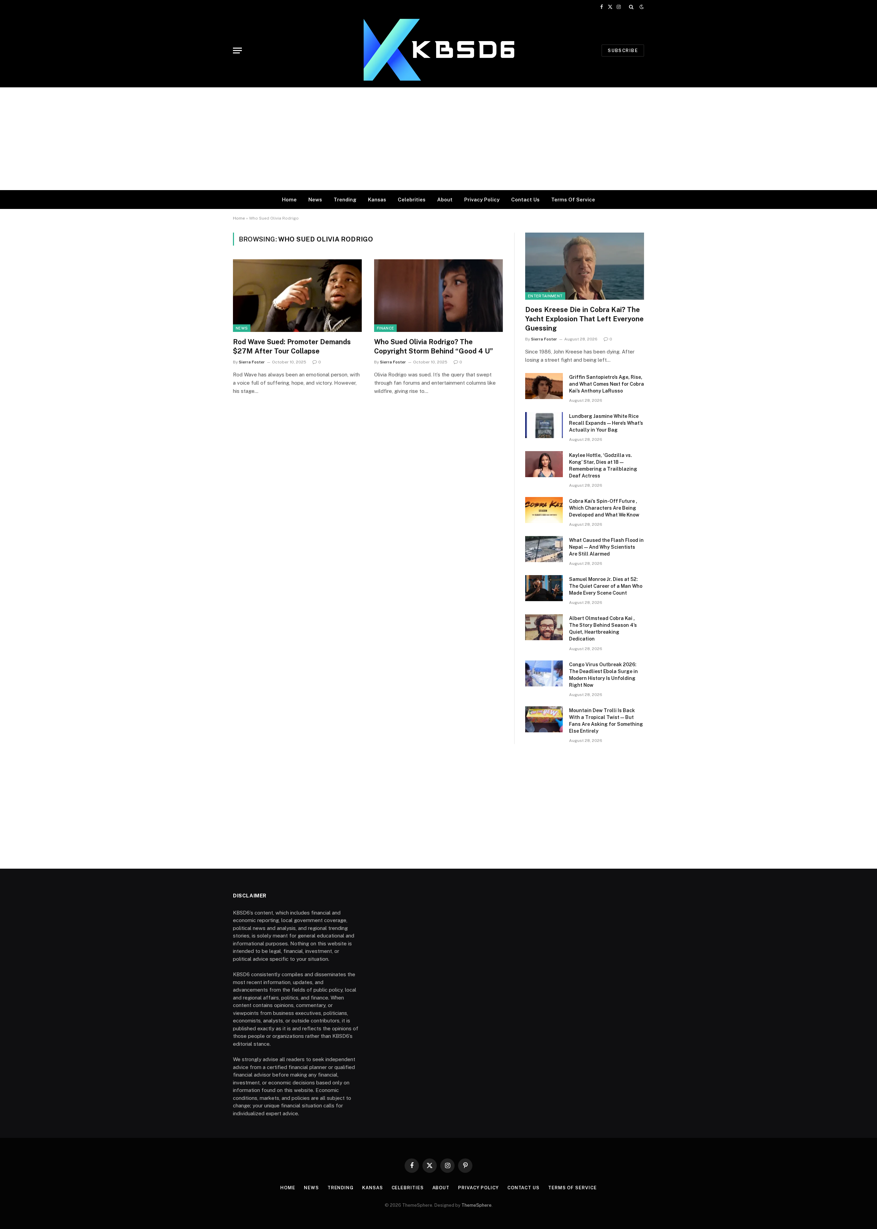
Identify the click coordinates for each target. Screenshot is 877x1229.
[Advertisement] (438, 139)
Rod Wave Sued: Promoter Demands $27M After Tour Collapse (292, 346)
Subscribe (623, 50)
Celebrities (411, 199)
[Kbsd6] (438, 50)
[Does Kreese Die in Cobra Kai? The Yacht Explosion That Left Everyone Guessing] (584, 266)
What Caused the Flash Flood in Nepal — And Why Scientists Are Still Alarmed (606, 547)
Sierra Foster (252, 362)
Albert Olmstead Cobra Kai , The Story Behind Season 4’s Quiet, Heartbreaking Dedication (603, 629)
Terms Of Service (573, 199)
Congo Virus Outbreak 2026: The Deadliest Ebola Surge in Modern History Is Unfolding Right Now (603, 675)
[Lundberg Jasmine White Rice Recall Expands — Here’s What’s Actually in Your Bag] (544, 425)
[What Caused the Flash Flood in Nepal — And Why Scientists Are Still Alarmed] (544, 549)
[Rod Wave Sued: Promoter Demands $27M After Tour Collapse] (297, 295)
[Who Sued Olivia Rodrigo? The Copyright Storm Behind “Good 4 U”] (438, 295)
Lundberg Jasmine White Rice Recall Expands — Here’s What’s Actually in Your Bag (606, 423)
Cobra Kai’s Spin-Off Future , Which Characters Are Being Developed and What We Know (604, 508)
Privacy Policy (481, 199)
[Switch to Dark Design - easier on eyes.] (641, 6)
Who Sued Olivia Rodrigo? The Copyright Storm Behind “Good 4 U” (433, 346)
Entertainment (545, 296)
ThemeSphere (476, 1205)
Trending (345, 199)
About (445, 199)
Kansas (377, 199)
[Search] (631, 7)
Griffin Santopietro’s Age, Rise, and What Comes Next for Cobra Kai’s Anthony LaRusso (606, 384)
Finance (385, 328)
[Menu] (237, 50)
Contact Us (525, 199)
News (315, 199)
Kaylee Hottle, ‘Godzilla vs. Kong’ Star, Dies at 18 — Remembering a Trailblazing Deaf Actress (603, 465)
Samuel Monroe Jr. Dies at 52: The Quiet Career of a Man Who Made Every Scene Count (605, 586)
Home (289, 199)
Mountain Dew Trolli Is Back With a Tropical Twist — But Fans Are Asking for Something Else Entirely (606, 721)
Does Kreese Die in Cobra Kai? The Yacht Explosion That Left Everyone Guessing (584, 319)
